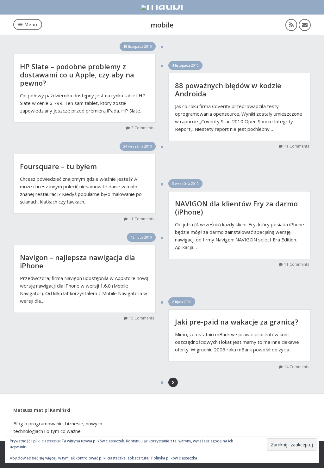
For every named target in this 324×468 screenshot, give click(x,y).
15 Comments (141, 318)
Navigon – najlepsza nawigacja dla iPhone (77, 261)
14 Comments (296, 366)
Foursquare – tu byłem (58, 166)
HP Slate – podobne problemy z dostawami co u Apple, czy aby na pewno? (77, 75)
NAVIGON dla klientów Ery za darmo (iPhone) (236, 207)
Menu (30, 24)
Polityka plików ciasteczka (174, 458)
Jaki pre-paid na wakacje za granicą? (236, 321)
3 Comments (142, 128)
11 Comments (296, 146)
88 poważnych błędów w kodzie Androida (228, 89)
